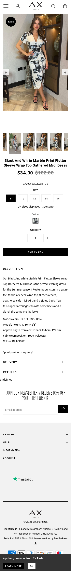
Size (35, 190)
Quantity (35, 230)
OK (32, 566)
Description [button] (13, 269)
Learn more (13, 566)
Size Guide (47, 206)
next (65, 72)
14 (46, 198)
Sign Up (63, 409)
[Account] (18, 6)
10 (22, 198)
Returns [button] (10, 372)
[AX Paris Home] (35, 6)
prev (6, 72)
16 (58, 198)
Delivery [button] (10, 362)
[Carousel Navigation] (35, 72)
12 (34, 198)
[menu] (5, 6)
